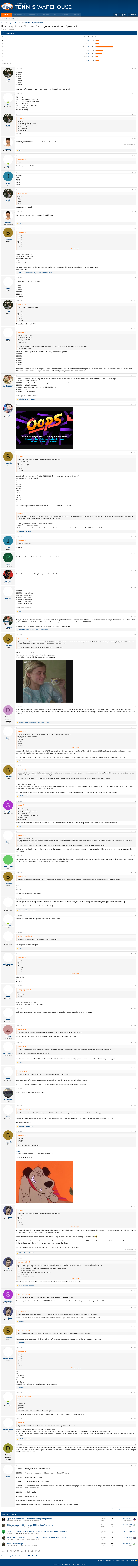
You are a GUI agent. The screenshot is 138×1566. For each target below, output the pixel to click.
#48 (135, 1419)
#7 (135, 189)
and (25, 531)
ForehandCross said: (23, 936)
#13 (135, 375)
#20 (135, 616)
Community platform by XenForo (69, 1564)
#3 (135, 114)
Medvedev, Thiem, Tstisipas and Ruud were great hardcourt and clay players (37, 1531)
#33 (135, 986)
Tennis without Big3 (15, 1543)
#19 (135, 587)
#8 (135, 211)
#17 (135, 553)
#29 (135, 898)
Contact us (100, 1560)
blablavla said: (21, 332)
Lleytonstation (128, 1520)
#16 (135, 536)
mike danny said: (22, 1294)
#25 (135, 801)
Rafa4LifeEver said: (23, 1397)
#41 (135, 1206)
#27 (135, 856)
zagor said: (20, 1046)
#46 (135, 1348)
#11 (135, 300)
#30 (135, 915)
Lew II (4, 29)
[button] (24, 15)
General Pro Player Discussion (30, 1521)
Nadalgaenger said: (23, 990)
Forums (6, 15)
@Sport (18, 1151)
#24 (135, 766)
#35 (135, 1026)
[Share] (132, 69)
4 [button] (86, 53)
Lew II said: (20, 159)
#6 (135, 172)
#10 (135, 278)
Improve (76, 15)
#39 (135, 1106)
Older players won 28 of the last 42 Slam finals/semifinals (30, 1525)
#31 (135, 932)
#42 (135, 1258)
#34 (135, 1009)
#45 (135, 1326)
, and (27, 399)
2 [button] (86, 40)
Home (132, 1560)
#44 (135, 1307)
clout (130, 1545)
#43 (135, 1290)
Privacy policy (120, 1560)
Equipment (45, 15)
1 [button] (86, 57)
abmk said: (20, 1030)
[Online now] (8, 102)
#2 (135, 93)
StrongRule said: (22, 1311)
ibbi (131, 1533)
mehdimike (10, 1521)
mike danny (129, 1539)
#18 (135, 570)
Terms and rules (109, 1560)
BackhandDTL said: (23, 1110)
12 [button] (86, 47)
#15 (135, 452)
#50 (135, 1465)
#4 (135, 138)
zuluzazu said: (21, 1071)
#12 (135, 328)
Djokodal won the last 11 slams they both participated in (29, 1519)
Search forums (13, 19)
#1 (135, 69)
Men (55, 15)
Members (32, 15)
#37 (135, 1067)
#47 (135, 1393)
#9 (135, 228)
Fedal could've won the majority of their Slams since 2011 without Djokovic (37, 1537)
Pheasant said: (21, 639)
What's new (18, 15)
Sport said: (20, 304)
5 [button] (86, 50)
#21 (135, 635)
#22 (135, 706)
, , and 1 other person (35, 273)
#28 (135, 872)
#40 (135, 1131)
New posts (4, 19)
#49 (135, 1444)
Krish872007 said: (22, 1262)
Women (65, 15)
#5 (135, 155)
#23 (135, 727)
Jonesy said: (21, 193)
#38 (135, 1089)
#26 (135, 831)
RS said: (19, 118)
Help (127, 1560)
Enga (130, 1527)
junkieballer (10, 1533)
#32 (135, 953)
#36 (135, 1042)
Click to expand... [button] (76, 249)
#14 (135, 404)
